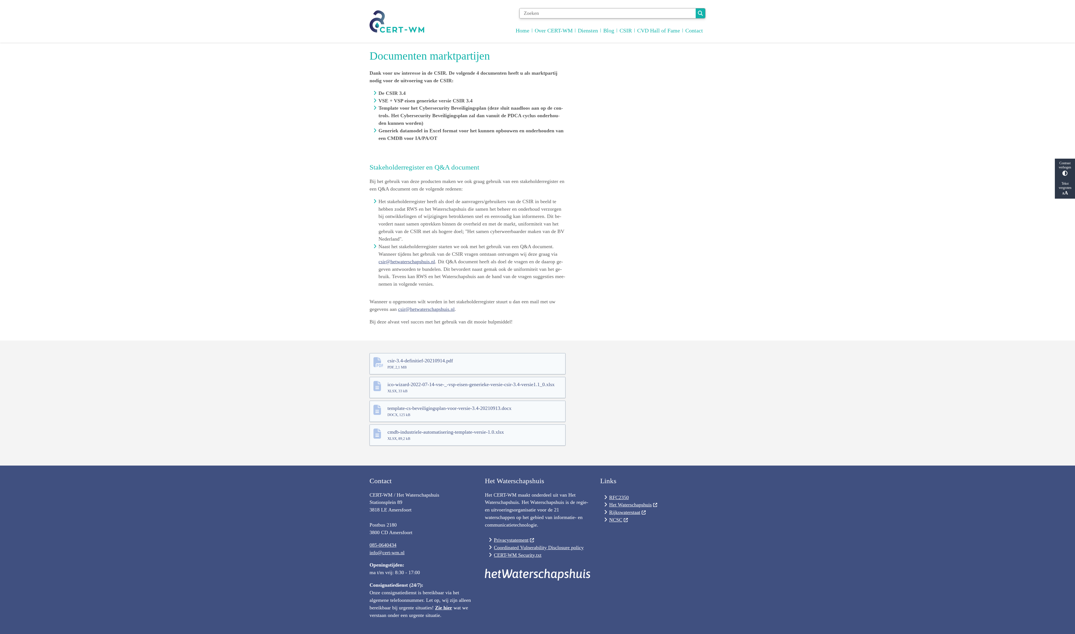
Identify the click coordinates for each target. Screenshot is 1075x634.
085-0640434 (383, 545)
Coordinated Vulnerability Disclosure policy (539, 547)
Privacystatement (511, 540)
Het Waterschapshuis (630, 505)
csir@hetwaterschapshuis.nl (406, 261)
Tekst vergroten (1065, 186)
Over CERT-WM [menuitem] (554, 30)
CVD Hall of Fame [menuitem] (658, 30)
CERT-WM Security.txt (517, 555)
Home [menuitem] (522, 30)
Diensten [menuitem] (588, 30)
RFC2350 (619, 497)
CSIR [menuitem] (626, 30)
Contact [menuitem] (694, 30)
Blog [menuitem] (608, 30)
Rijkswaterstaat (624, 512)
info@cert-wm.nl (387, 552)
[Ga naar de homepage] (398, 22)
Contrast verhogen (1065, 165)
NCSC (615, 520)
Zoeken (700, 13)
